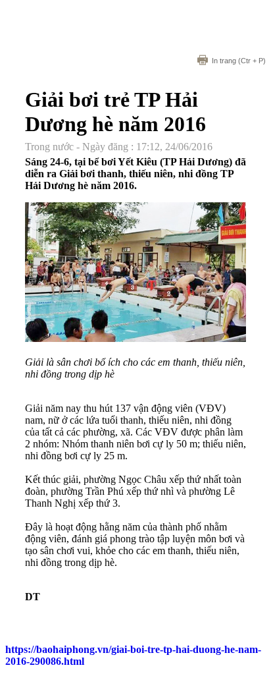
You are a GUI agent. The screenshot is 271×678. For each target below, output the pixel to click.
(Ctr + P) (239, 61)
